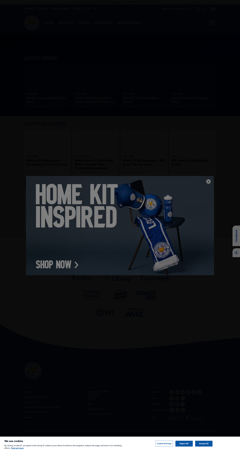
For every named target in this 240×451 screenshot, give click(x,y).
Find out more (17, 448)
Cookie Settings (164, 443)
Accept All (203, 443)
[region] (120, 444)
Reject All (184, 443)
